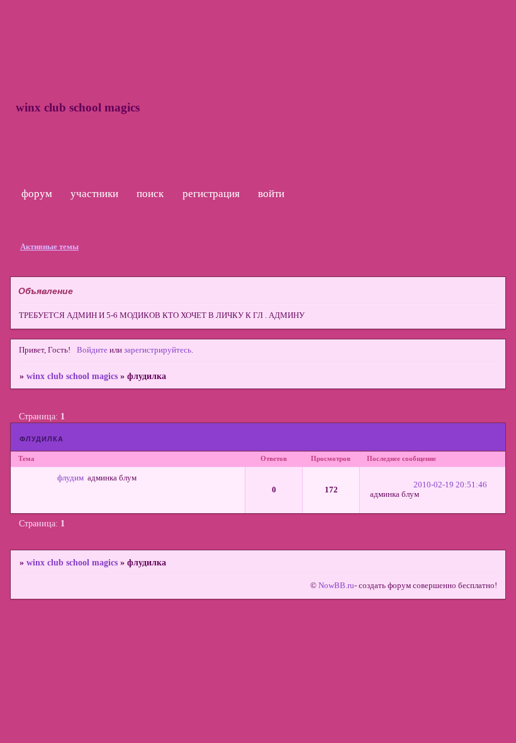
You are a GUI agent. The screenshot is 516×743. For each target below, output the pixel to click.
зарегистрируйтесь (157, 350)
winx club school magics (72, 376)
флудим (70, 478)
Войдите (92, 350)
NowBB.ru (335, 585)
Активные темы (49, 246)
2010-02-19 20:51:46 (450, 484)
